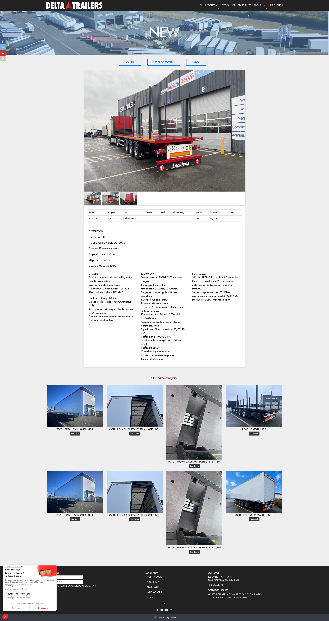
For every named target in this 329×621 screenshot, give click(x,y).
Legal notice (171, 617)
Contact (151, 597)
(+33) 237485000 (215, 585)
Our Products (208, 5)
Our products (154, 576)
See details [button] (75, 433)
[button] (130, 62)
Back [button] (196, 62)
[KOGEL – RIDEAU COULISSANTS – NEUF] (75, 405)
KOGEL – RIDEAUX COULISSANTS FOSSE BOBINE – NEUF (194, 461)
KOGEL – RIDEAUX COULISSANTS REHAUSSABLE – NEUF (135, 429)
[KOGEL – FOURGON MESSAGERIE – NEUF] (254, 491)
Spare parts (153, 587)
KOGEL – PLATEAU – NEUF (254, 429)
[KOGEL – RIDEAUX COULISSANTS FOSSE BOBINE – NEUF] (194, 422)
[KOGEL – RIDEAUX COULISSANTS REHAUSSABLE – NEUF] (135, 405)
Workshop (228, 5)
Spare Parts (244, 5)
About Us (259, 5)
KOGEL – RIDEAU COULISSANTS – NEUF (74, 429)
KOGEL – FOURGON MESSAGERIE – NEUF (254, 515)
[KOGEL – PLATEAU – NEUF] (254, 405)
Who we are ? (154, 592)
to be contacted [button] (164, 62)
